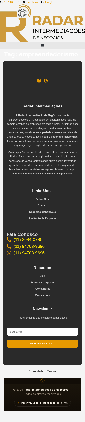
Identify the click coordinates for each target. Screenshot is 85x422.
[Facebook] (39, 81)
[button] (42, 45)
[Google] (46, 81)
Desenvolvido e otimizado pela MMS (44, 402)
